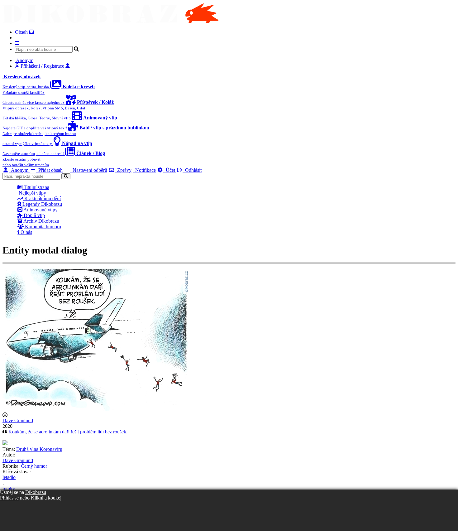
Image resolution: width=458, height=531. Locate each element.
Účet (169, 170)
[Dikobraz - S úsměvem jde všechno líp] (110, 21)
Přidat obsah (49, 170)
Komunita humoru (42, 226)
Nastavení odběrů (88, 170)
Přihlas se (9, 497)
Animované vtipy (40, 209)
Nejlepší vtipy (31, 193)
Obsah (22, 32)
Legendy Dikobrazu (41, 204)
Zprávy (123, 170)
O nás (25, 232)
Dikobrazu (35, 492)
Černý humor (34, 466)
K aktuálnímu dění (42, 198)
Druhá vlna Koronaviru (39, 449)
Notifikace (144, 170)
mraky (8, 488)
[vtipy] (4, 443)
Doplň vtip (33, 215)
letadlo (9, 477)
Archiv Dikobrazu (40, 221)
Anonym (19, 170)
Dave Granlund (17, 420)
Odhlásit (192, 170)
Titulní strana (35, 187)
